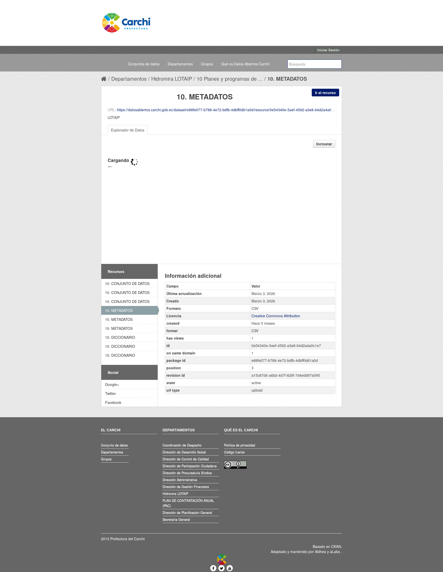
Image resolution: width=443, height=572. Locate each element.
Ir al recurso (325, 92)
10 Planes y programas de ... (230, 78)
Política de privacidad (239, 445)
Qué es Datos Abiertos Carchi (245, 63)
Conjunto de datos (114, 445)
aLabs (335, 551)
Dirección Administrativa (180, 479)
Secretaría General (176, 519)
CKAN (336, 546)
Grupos (207, 63)
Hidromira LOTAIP (171, 78)
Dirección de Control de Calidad (186, 459)
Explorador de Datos (127, 129)
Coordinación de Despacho (182, 445)
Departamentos (180, 63)
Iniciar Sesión (328, 49)
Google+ (112, 384)
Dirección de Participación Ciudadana (190, 466)
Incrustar (324, 143)
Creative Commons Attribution (275, 315)
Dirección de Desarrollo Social (184, 452)
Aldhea (320, 551)
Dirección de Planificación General (187, 512)
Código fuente (234, 452)
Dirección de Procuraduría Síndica (187, 473)
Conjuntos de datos (143, 63)
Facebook (113, 402)
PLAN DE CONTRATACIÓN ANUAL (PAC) (188, 503)
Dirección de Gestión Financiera (186, 486)
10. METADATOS (287, 78)
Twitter (110, 393)
